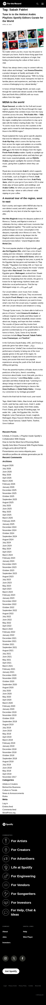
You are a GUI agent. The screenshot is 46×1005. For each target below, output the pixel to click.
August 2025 (7, 502)
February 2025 (8, 521)
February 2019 (8, 743)
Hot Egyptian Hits (24, 412)
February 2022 (8, 632)
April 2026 (6, 478)
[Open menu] (42, 4)
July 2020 (6, 691)
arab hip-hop (13, 404)
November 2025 (9, 493)
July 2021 (6, 654)
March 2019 (7, 740)
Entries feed (7, 807)
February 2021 (8, 669)
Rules (5, 796)
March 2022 (7, 629)
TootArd (36, 421)
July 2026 (6, 469)
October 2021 (8, 644)
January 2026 (8, 487)
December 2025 (9, 490)
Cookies (30, 985)
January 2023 (8, 598)
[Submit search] (42, 428)
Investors (6, 942)
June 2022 (7, 620)
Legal (5, 985)
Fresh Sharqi (7, 410)
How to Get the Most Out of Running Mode (20, 442)
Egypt (10, 407)
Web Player (28, 937)
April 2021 (6, 663)
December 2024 (9, 527)
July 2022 (6, 617)
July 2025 (6, 506)
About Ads (38, 985)
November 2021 (9, 641)
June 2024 (7, 546)
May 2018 (6, 771)
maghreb (35, 415)
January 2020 (8, 709)
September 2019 (9, 721)
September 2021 (9, 647)
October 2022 (8, 607)
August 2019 (7, 725)
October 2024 (8, 533)
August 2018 (7, 761)
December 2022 (9, 601)
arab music (23, 404)
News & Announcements (13, 793)
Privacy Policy (22, 985)
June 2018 (7, 768)
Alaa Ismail (27, 401)
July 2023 (6, 580)
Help (25, 932)
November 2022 (9, 604)
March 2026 (7, 481)
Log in (5, 803)
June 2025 (7, 509)
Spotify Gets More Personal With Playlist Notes (22, 445)
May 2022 (6, 623)
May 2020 (6, 697)
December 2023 (9, 564)
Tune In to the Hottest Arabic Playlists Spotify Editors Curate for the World (22, 17)
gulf (15, 410)
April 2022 (6, 626)
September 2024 (9, 536)
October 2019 (8, 718)
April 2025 (6, 515)
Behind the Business (11, 787)
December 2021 (9, 638)
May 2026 (6, 475)
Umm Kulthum (8, 423)
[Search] (38, 4)
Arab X (32, 404)
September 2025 (9, 499)
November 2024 (9, 530)
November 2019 (9, 715)
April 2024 (6, 552)
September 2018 (9, 758)
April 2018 (6, 774)
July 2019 (6, 728)
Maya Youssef (18, 418)
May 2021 (6, 660)
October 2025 (8, 496)
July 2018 (6, 765)
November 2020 (9, 678)
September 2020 (9, 684)
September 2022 (9, 610)
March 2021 (7, 666)
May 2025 (6, 512)
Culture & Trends (9, 790)
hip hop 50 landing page (27, 410)
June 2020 (7, 694)
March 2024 (7, 555)
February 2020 (8, 706)
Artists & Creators (10, 784)
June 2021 (7, 657)
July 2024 (6, 543)
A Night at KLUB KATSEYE (14, 448)
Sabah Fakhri (26, 421)
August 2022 (7, 614)
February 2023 (8, 595)
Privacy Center (13, 985)
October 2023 (8, 570)
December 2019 (9, 712)
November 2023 (9, 567)
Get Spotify (12, 971)
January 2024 (8, 561)
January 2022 (8, 635)
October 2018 (8, 755)
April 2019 (6, 737)
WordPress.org (8, 813)
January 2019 (8, 746)
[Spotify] (12, 4)
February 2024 (8, 558)
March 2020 (7, 703)
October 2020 (8, 681)
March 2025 (7, 518)
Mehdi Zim (29, 418)
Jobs (4, 937)
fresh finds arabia (31, 407)
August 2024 (7, 540)
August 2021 (7, 651)
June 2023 (7, 583)
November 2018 (9, 752)
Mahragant (6, 418)
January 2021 (8, 672)
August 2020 (7, 688)
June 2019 (7, 731)
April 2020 (6, 700)
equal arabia (19, 407)
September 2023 (9, 573)
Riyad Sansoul (14, 421)
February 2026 (8, 484)
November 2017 (9, 777)
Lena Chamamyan (18, 415)
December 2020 (9, 675)
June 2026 (7, 472)
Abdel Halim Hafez (14, 401)
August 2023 (7, 577)
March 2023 (7, 592)
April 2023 (6, 589)
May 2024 (6, 549)
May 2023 (6, 586)
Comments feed (9, 810)
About (5, 932)
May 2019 (6, 734)
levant (28, 415)
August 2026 (7, 465)
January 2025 (8, 524)
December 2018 (9, 749)
